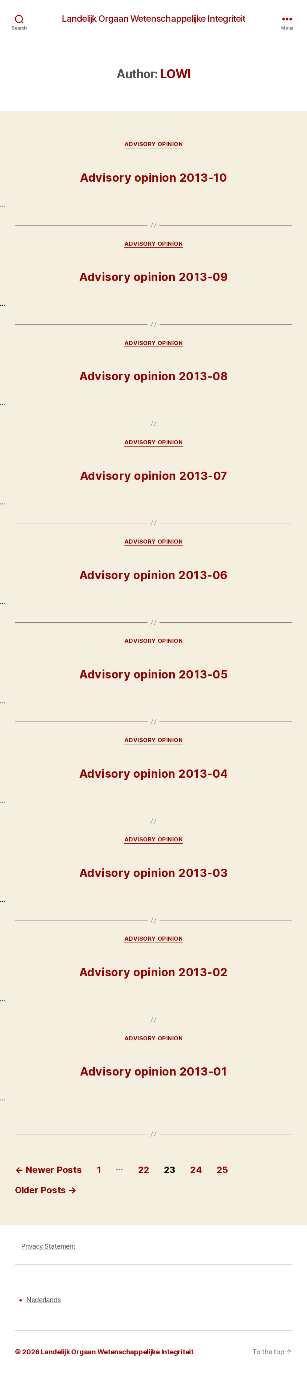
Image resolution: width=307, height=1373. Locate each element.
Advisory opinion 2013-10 (153, 177)
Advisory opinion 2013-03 (153, 873)
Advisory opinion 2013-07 (153, 476)
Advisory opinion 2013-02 (153, 972)
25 (222, 1169)
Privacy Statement (48, 1246)
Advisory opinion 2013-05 (153, 674)
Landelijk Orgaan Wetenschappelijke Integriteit (153, 18)
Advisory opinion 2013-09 (153, 277)
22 (143, 1169)
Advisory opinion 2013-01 (153, 1071)
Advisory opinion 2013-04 (153, 773)
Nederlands (43, 1300)
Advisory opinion (153, 144)
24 (196, 1169)
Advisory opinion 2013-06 (153, 575)
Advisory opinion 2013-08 (153, 376)
